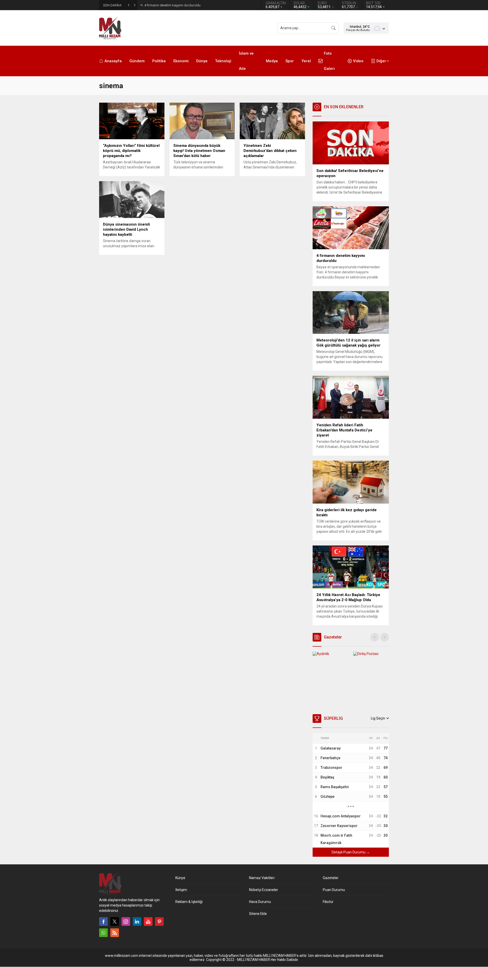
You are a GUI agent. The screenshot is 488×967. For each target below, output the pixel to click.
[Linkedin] (137, 921)
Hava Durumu (260, 902)
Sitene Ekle (258, 914)
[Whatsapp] (103, 932)
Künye (180, 878)
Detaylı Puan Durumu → (351, 852)
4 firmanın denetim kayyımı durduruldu (172, 5)
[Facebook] (103, 921)
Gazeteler (331, 878)
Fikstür (328, 902)
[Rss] (114, 932)
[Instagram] (125, 921)
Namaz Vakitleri (261, 878)
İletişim (181, 890)
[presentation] (374, 637)
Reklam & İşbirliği (189, 902)
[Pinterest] (159, 921)
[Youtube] (148, 921)
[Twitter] (114, 921)
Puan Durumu (334, 890)
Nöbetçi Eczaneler (263, 890)
